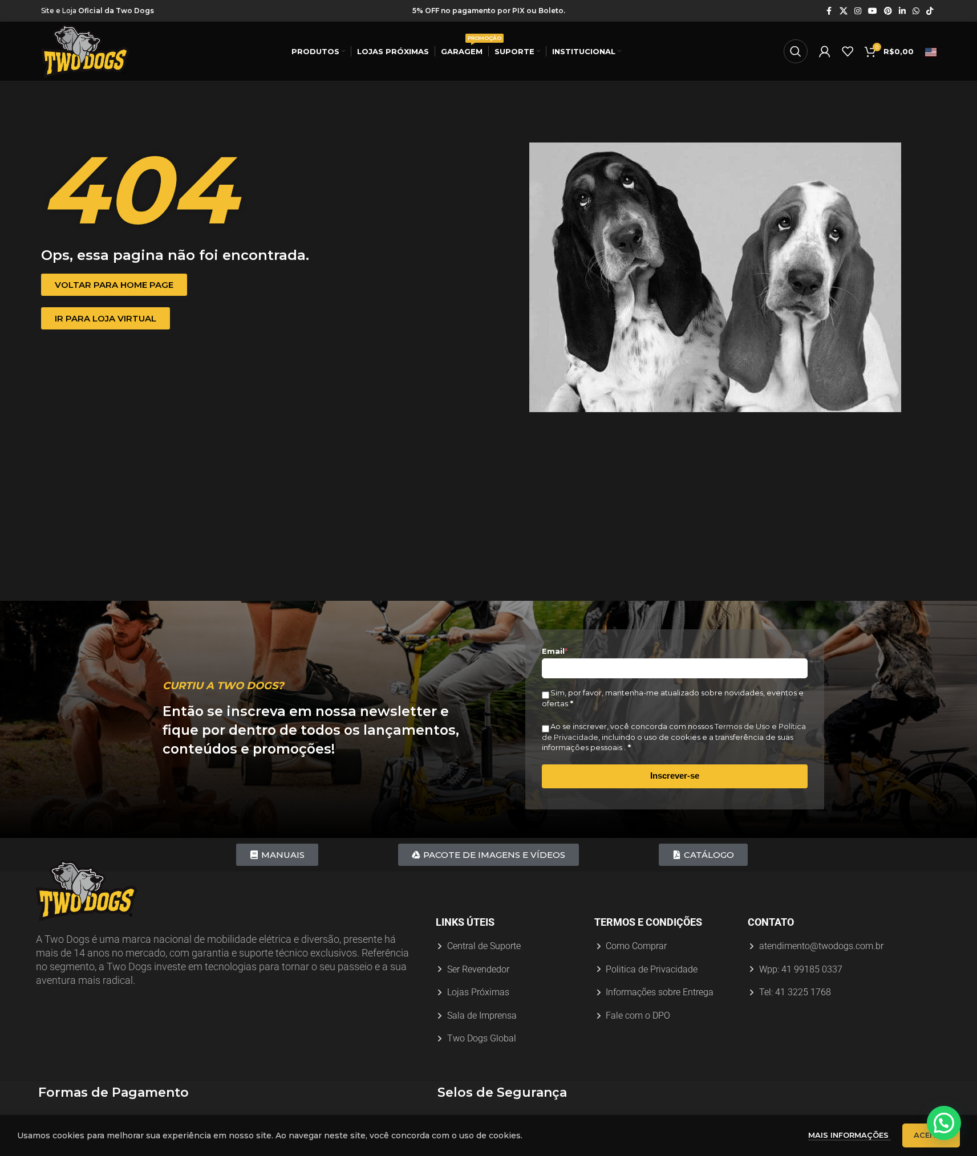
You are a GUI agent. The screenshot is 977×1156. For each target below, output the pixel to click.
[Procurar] (795, 51)
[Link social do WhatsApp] (916, 11)
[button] (944, 1123)
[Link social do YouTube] (873, 11)
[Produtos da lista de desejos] (847, 51)
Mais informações (849, 1134)
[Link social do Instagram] (858, 11)
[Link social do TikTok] (930, 11)
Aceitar (931, 1134)
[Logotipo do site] (85, 51)
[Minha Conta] (824, 51)
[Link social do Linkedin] (902, 11)
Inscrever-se (674, 775)
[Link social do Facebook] (829, 11)
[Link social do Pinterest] (888, 11)
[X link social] (843, 11)
